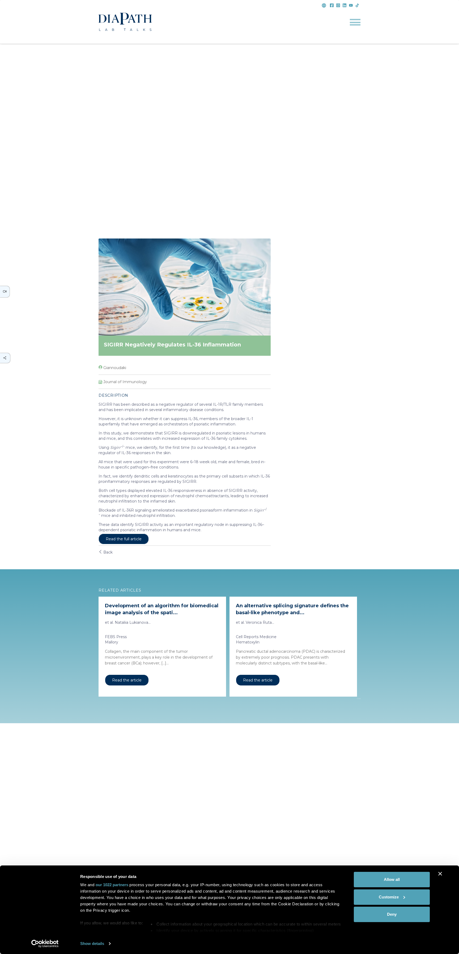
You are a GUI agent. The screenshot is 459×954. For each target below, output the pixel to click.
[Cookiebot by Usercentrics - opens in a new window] (45, 944)
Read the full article (124, 539)
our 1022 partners (112, 884)
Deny (392, 914)
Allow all (392, 879)
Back (107, 552)
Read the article (127, 680)
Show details (92, 943)
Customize (389, 897)
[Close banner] (440, 874)
